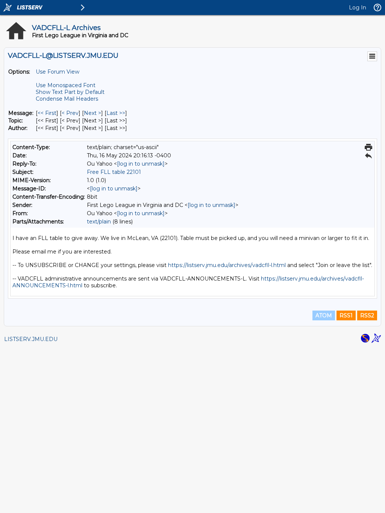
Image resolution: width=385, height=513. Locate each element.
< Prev (70, 113)
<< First (47, 113)
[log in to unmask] (141, 163)
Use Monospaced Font (65, 85)
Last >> (115, 113)
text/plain (99, 221)
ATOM (323, 315)
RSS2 (367, 315)
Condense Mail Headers (67, 98)
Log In (357, 7)
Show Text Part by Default (70, 92)
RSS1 (346, 315)
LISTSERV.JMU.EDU (31, 339)
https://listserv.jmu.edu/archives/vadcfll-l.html (227, 265)
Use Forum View (57, 71)
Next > (92, 113)
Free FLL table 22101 (114, 172)
